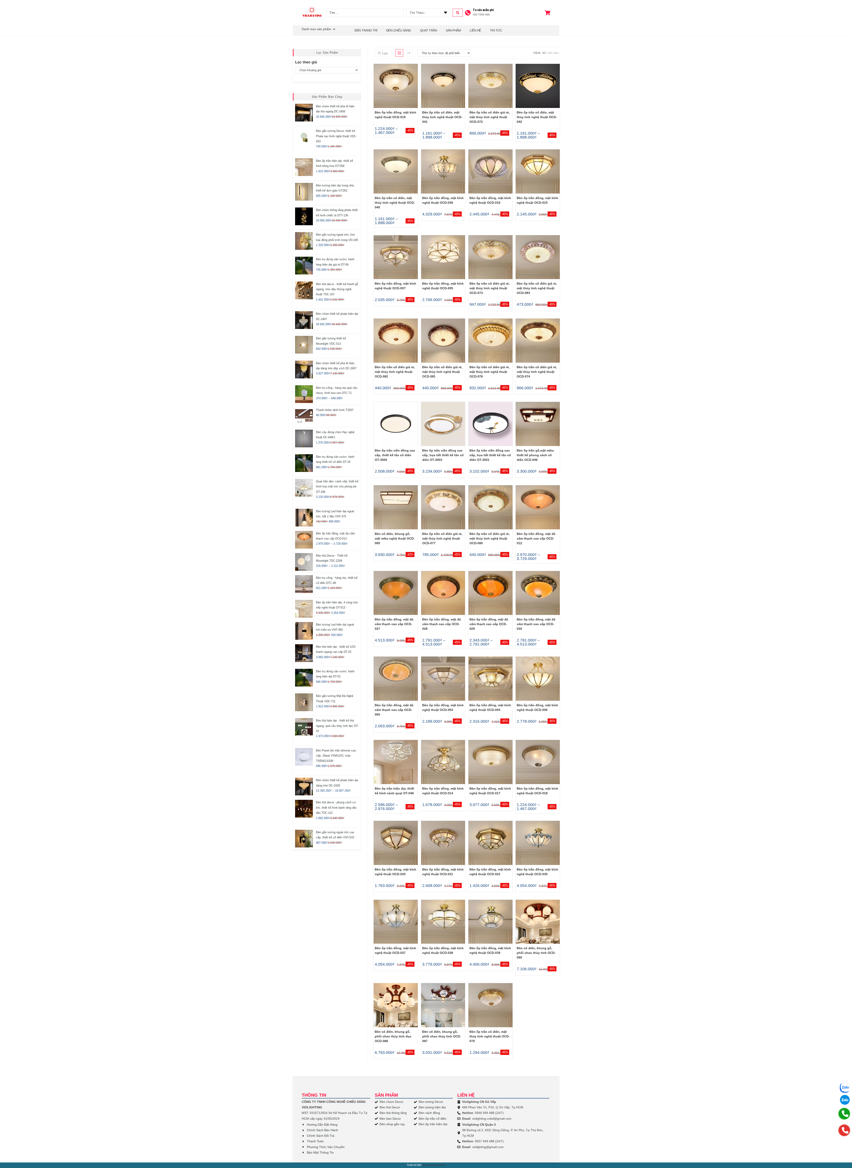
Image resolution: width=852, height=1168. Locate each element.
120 (550, 53)
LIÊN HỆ (475, 30)
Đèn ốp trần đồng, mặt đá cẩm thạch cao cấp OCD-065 (394, 709)
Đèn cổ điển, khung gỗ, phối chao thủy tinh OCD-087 (441, 1036)
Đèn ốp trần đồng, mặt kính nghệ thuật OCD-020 (395, 872)
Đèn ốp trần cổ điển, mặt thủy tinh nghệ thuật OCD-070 (489, 1036)
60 (544, 53)
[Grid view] (399, 53)
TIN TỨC (496, 30)
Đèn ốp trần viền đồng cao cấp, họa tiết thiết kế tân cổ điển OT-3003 (443, 455)
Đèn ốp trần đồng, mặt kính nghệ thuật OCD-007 (395, 286)
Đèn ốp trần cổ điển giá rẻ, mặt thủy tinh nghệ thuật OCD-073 (489, 288)
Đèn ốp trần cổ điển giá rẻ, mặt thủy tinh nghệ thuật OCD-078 (489, 371)
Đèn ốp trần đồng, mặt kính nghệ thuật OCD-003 (443, 707)
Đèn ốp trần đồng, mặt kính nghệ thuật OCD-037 (395, 950)
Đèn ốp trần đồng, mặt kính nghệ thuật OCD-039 (490, 950)
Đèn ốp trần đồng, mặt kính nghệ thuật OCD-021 (443, 872)
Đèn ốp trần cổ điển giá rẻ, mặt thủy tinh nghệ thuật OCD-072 (489, 117)
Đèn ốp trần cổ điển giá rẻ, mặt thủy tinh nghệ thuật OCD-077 (442, 538)
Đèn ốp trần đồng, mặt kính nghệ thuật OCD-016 (490, 200)
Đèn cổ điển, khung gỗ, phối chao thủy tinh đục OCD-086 (393, 1036)
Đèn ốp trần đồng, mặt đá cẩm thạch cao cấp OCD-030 (536, 624)
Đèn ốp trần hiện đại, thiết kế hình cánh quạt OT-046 (394, 791)
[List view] (409, 53)
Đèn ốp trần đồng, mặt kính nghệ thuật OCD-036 (443, 200)
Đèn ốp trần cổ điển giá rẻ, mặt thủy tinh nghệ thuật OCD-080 (489, 538)
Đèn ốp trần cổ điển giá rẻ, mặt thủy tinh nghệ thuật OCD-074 (537, 371)
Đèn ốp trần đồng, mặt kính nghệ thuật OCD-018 (537, 791)
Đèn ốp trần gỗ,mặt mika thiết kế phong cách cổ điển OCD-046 (535, 455)
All (556, 53)
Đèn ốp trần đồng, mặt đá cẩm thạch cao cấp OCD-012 (536, 538)
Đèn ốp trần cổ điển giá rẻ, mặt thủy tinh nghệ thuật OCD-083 (537, 288)
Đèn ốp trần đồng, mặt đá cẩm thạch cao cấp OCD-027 (394, 624)
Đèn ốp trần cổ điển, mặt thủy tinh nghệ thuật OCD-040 (395, 202)
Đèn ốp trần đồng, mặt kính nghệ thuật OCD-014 (443, 791)
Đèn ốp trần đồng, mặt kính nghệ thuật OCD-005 (443, 286)
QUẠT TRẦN (428, 30)
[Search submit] (458, 13)
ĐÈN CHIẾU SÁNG (398, 30)
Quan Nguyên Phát (433, 1165)
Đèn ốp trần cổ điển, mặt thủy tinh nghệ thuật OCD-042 (537, 117)
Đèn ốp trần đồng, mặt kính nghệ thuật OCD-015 (537, 200)
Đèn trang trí (366, 30)
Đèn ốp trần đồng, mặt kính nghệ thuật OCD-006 (537, 707)
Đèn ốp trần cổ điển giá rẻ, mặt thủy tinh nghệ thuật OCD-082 (395, 371)
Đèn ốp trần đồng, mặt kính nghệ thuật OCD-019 (395, 115)
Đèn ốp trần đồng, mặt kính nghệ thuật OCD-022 (490, 872)
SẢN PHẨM (453, 30)
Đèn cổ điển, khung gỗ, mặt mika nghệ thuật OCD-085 (395, 538)
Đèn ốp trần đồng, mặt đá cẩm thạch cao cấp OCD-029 (488, 624)
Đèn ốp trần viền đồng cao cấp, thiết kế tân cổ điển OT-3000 (395, 455)
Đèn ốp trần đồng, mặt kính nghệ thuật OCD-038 (443, 950)
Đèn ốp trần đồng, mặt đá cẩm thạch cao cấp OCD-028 (441, 624)
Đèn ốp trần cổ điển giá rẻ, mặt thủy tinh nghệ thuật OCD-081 (442, 371)
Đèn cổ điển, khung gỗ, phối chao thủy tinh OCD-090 (536, 952)
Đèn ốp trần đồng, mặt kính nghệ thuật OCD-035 (537, 872)
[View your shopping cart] (548, 13)
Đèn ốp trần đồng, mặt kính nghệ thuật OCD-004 (490, 707)
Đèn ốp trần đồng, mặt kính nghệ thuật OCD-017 (490, 791)
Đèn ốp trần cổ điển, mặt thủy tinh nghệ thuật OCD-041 (442, 117)
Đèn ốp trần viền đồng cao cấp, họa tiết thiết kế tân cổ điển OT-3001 (490, 455)
